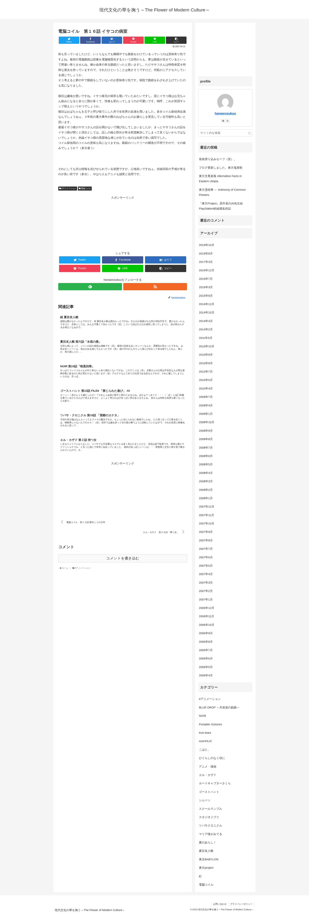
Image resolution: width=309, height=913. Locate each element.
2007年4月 (206, 574)
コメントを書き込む (122, 558)
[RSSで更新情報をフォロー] (155, 286)
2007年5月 (206, 565)
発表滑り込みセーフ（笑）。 (218, 159)
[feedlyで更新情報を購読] (90, 286)
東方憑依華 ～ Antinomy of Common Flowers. (222, 192)
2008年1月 (206, 498)
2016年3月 (206, 287)
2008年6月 (206, 456)
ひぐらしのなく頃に (212, 758)
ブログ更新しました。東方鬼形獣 (220, 167)
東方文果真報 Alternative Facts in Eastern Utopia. (220, 178)
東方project (206, 867)
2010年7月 (206, 371)
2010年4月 (206, 388)
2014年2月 (206, 329)
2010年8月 (206, 363)
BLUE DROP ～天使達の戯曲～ (219, 707)
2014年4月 (206, 321)
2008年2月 (206, 489)
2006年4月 (206, 675)
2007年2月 (206, 591)
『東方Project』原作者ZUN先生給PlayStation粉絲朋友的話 (221, 206)
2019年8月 (206, 253)
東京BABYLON (208, 859)
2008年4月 (206, 473)
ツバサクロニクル (210, 825)
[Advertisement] (122, 222)
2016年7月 (206, 278)
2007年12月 (206, 506)
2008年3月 (206, 481)
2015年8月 (206, 295)
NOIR (202, 715)
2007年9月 (206, 531)
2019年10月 (206, 245)
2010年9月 (206, 354)
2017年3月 (206, 262)
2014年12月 (206, 304)
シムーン (205, 800)
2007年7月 (206, 548)
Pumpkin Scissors (210, 724)
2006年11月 (206, 616)
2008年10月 (206, 422)
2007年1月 (206, 599)
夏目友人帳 (206, 850)
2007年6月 (206, 557)
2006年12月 (206, 608)
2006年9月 (206, 633)
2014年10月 (206, 312)
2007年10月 (206, 523)
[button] (249, 133)
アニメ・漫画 (207, 766)
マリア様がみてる (210, 834)
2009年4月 (206, 405)
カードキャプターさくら (215, 783)
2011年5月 (205, 338)
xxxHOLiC (205, 741)
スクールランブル (210, 808)
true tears (205, 732)
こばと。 (205, 749)
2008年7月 (206, 447)
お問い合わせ (220, 904)
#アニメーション (68, 188)
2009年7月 (206, 397)
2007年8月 (206, 540)
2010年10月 (206, 346)
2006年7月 (206, 650)
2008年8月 (206, 439)
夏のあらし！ (207, 842)
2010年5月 (206, 380)
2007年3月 (206, 582)
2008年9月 (206, 430)
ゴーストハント (209, 791)
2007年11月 (206, 515)
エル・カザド (207, 775)
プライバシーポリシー (241, 904)
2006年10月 (206, 624)
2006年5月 (206, 667)
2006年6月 (206, 658)
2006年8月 (206, 641)
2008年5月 (206, 464)
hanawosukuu (225, 113)
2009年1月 (206, 413)
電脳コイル (86, 188)
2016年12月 (206, 270)
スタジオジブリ (209, 817)
